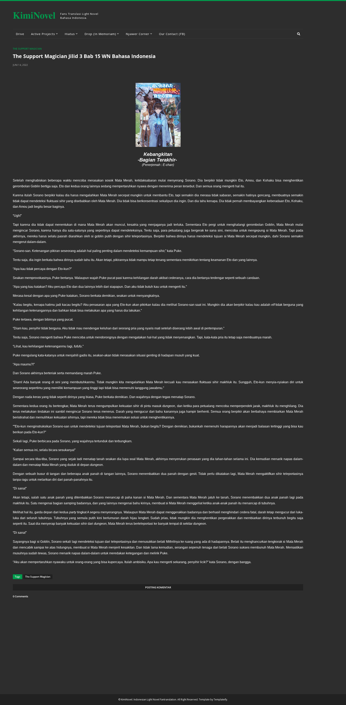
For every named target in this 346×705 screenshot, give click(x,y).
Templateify (220, 699)
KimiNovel (34, 15)
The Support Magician (27, 48)
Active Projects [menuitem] (43, 34)
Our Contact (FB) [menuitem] (172, 34)
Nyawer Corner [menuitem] (137, 34)
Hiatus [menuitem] (70, 34)
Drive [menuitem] (20, 34)
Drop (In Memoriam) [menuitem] (100, 34)
